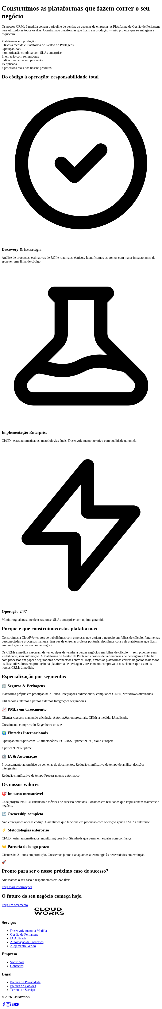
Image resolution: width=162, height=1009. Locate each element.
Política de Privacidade (25, 982)
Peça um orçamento (15, 905)
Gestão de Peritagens (24, 934)
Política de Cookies (23, 986)
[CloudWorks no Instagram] (8, 1005)
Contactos (16, 966)
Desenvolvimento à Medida (28, 930)
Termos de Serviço (22, 989)
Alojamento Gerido (23, 946)
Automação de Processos (26, 942)
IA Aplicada (18, 938)
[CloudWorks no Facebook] (4, 1005)
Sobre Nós (17, 962)
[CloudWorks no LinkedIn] (12, 1005)
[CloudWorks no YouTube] (16, 1005)
